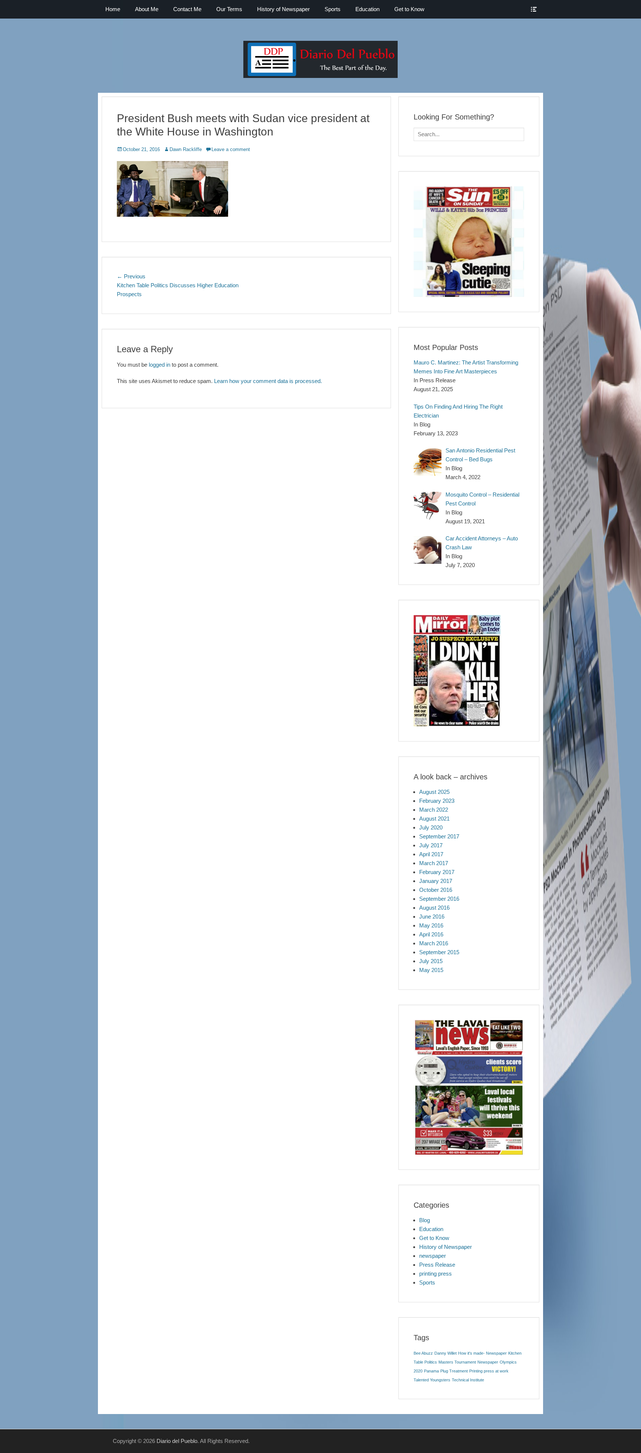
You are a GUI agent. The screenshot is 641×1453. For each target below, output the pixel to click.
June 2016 (431, 916)
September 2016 (439, 899)
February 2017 (436, 872)
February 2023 (436, 801)
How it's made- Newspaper (482, 1353)
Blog (424, 1220)
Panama (431, 1371)
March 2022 (433, 809)
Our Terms (229, 9)
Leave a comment (230, 149)
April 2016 (431, 934)
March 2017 (433, 863)
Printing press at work (489, 1371)
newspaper (432, 1256)
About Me (146, 9)
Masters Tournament (457, 1362)
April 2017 (431, 854)
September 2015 (439, 952)
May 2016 (431, 925)
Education (367, 9)
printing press (435, 1273)
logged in (159, 364)
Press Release (437, 1264)
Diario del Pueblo (177, 1441)
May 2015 (431, 970)
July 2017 (431, 845)
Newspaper (487, 1362)
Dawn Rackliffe (186, 149)
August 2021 (434, 818)
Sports (333, 9)
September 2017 (439, 836)
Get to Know (409, 9)
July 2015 (431, 961)
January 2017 (435, 881)
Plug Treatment (454, 1371)
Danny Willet (445, 1353)
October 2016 (435, 890)
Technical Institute (468, 1380)
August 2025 (434, 792)
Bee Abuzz (423, 1353)
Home (112, 9)
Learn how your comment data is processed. (268, 381)
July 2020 (431, 827)
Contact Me (187, 9)
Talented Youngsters (432, 1380)
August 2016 (434, 907)
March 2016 (433, 943)
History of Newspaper (283, 9)
